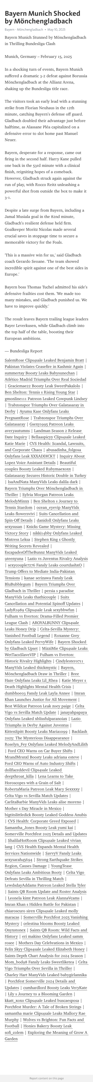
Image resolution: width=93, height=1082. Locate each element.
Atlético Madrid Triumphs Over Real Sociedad (45, 379)
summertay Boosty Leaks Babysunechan (40, 373)
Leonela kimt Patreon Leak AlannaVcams (43, 898)
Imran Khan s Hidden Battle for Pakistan (40, 904)
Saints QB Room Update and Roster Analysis (47, 891)
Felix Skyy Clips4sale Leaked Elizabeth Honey (45, 949)
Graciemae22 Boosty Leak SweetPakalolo (44, 385)
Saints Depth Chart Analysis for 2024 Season (44, 955)
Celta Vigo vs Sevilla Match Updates (36, 795)
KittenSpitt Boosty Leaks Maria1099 (36, 731)
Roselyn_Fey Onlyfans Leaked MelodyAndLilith (46, 744)
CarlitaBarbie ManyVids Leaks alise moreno (43, 801)
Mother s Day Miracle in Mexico (33, 808)
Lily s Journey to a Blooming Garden (40, 993)
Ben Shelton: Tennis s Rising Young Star (40, 392)
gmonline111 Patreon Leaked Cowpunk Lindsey (46, 398)
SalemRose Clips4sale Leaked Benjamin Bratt (44, 360)
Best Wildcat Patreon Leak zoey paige (38, 706)
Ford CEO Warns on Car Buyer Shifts (40, 750)
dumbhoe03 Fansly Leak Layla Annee (37, 693)
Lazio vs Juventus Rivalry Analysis (58, 558)
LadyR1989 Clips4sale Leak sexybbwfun (39, 609)
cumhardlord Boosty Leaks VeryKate (55, 987)
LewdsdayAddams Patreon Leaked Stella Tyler (45, 885)
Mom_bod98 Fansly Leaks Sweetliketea (39, 962)
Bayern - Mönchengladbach (24, 29)
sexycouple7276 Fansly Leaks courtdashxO (45, 565)
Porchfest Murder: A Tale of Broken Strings (43, 1006)
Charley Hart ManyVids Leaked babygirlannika (46, 974)
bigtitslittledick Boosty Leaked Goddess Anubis (46, 814)
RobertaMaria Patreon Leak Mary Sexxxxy (42, 789)
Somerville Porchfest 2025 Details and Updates (46, 833)
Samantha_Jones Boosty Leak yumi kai (39, 827)
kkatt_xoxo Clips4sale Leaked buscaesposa (42, 1000)
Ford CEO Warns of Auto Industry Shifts (40, 763)
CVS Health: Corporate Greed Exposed (42, 821)
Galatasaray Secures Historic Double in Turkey (45, 475)
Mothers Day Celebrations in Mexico (51, 942)
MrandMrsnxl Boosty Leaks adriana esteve (42, 757)
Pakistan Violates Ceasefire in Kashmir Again (44, 366)
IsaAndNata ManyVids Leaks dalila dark (43, 481)
